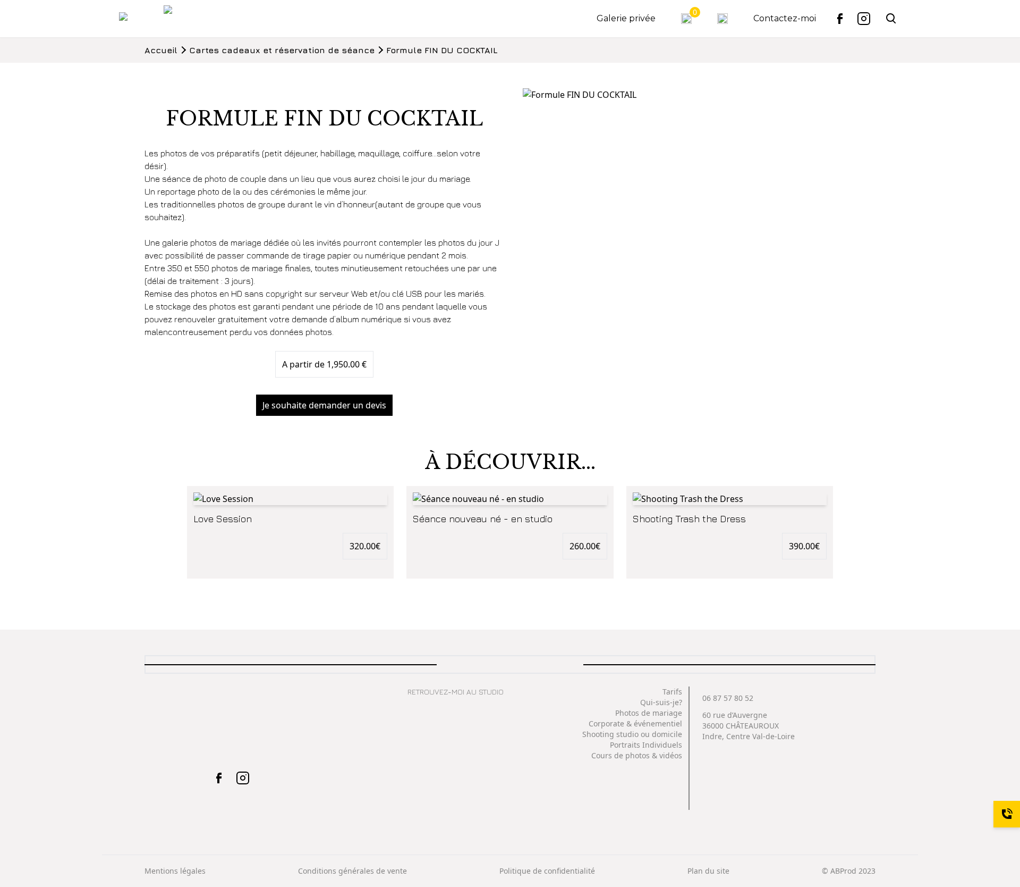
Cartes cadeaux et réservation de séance (282, 50)
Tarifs (672, 692)
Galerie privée (626, 18)
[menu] (135, 18)
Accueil (160, 50)
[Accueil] (182, 18)
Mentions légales (175, 871)
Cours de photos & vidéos (636, 755)
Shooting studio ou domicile (632, 734)
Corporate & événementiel (635, 723)
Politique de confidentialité (547, 871)
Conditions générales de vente (352, 871)
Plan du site (708, 871)
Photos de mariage (648, 713)
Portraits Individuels (646, 745)
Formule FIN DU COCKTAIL (442, 50)
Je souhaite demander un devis (324, 405)
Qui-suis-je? (661, 702)
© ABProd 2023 (849, 871)
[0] (686, 18)
